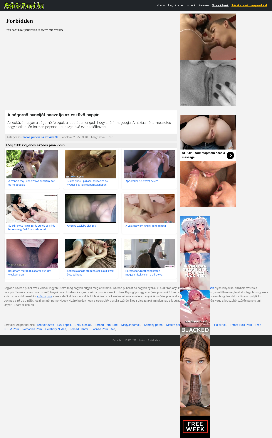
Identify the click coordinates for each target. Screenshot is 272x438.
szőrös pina (44, 296)
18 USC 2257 (130, 340)
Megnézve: (98, 137)
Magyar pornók (130, 325)
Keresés (204, 5)
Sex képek (64, 325)
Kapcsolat (117, 340)
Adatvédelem (154, 340)
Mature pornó (174, 325)
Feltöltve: (66, 137)
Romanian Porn (32, 329)
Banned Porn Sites (103, 329)
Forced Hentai (79, 329)
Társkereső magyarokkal (249, 5)
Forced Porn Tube (106, 325)
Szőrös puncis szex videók (39, 137)
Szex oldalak (83, 325)
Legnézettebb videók (182, 5)
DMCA (142, 340)
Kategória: (13, 137)
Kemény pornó (153, 325)
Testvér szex (45, 325)
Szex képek (220, 5)
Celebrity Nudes (55, 329)
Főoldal (160, 5)
